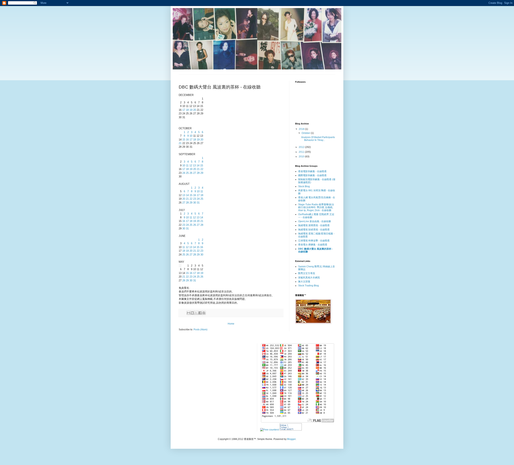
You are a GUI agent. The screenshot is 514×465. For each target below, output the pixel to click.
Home (231, 323)
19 (191, 109)
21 (180, 143)
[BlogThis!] (192, 313)
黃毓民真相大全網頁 (309, 277)
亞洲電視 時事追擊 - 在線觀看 (314, 240)
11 (187, 165)
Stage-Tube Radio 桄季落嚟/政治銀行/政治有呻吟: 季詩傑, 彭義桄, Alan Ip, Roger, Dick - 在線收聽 (316, 207)
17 (183, 109)
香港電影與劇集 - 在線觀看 (312, 171)
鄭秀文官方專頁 (306, 273)
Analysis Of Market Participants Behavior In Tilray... (318, 138)
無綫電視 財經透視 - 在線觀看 (314, 229)
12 (190, 165)
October (306, 133)
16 (187, 139)
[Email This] (189, 313)
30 (194, 202)
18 (187, 109)
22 (201, 169)
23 (194, 198)
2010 (302, 156)
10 (191, 135)
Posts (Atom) (200, 329)
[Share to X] (196, 313)
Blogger (291, 439)
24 (183, 172)
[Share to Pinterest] (204, 313)
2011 (302, 152)
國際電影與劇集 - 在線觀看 (312, 175)
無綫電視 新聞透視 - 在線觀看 (314, 225)
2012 (302, 147)
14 (198, 165)
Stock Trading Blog (308, 285)
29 (201, 172)
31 (198, 202)
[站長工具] (291, 429)
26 (191, 172)
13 (194, 165)
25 (187, 172)
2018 (302, 129)
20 (194, 109)
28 (198, 172)
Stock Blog (304, 186)
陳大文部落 (304, 281)
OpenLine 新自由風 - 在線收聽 (314, 221)
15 (183, 139)
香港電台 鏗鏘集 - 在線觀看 (312, 244)
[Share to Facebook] (200, 313)
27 (194, 172)
